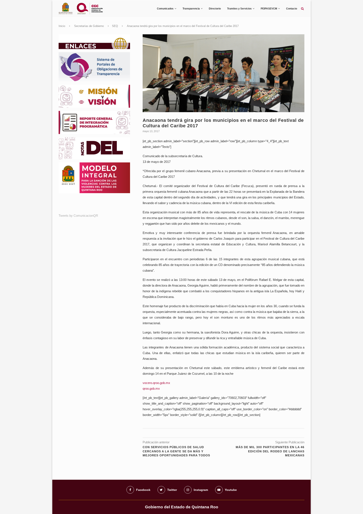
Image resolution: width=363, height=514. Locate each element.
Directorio (215, 8)
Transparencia (191, 8)
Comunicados (165, 8)
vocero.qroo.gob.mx (156, 383)
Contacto (291, 8)
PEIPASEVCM (269, 8)
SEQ (115, 26)
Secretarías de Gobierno (89, 26)
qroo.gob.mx (151, 388)
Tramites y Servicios (239, 8)
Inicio (62, 26)
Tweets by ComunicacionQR (78, 215)
